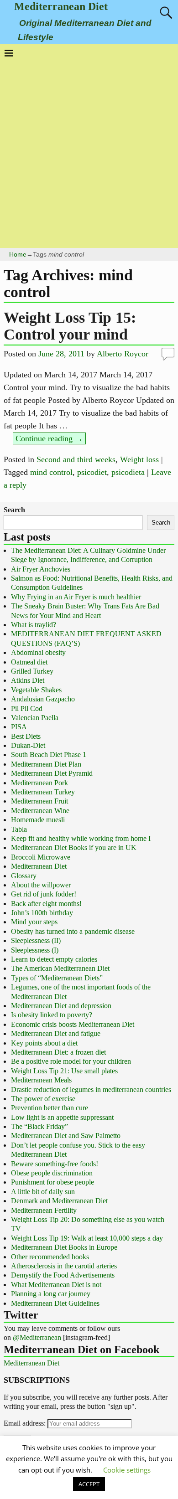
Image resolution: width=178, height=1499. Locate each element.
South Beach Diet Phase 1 (48, 754)
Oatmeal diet (29, 662)
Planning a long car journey (50, 1294)
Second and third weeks (76, 459)
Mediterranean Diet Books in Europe (64, 1247)
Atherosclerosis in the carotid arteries (64, 1266)
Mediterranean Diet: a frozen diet (58, 1052)
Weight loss (139, 459)
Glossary (24, 876)
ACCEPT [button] (89, 1484)
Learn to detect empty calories (54, 959)
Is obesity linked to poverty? (51, 1015)
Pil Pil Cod (26, 708)
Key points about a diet (44, 1043)
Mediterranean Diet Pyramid (52, 773)
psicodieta (128, 472)
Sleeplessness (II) (36, 940)
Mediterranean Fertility (44, 1210)
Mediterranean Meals (41, 1080)
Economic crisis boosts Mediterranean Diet (72, 1024)
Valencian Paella (34, 717)
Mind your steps (34, 922)
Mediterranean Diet (61, 6)
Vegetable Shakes (36, 690)
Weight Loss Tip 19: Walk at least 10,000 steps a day (87, 1238)
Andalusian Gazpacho (43, 699)
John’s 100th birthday (42, 913)
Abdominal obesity (38, 652)
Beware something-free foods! (54, 1164)
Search (14, 510)
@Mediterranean (37, 1337)
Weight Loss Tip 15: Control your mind (70, 326)
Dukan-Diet (28, 745)
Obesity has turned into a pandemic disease (73, 931)
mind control (51, 472)
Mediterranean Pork (39, 783)
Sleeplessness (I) (34, 950)
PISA (19, 727)
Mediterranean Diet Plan (46, 764)
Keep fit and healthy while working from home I (81, 838)
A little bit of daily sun (43, 1191)
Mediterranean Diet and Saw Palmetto (65, 1135)
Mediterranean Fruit (39, 801)
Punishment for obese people (52, 1182)
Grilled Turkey (32, 671)
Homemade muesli (38, 820)
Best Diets (26, 736)
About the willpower (41, 885)
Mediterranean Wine (40, 810)
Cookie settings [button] (127, 1469)
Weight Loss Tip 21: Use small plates (64, 1071)
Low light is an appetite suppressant (62, 1117)
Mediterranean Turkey (43, 792)
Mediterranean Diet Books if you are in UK (73, 847)
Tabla (19, 829)
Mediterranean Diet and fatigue (55, 1033)
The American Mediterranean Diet (60, 968)
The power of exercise (43, 1098)
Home (17, 254)
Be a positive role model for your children (71, 1061)
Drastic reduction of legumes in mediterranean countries (91, 1089)
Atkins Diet (27, 680)
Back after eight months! (46, 903)
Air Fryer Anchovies (40, 569)
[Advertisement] (89, 151)
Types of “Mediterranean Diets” (57, 978)
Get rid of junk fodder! (43, 894)
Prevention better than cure (49, 1108)
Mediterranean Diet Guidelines (55, 1303)
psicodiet (92, 472)
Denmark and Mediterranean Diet (59, 1201)
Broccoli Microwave (40, 857)
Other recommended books (50, 1257)
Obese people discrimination (52, 1173)
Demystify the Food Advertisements (63, 1275)
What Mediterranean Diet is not (56, 1284)
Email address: (25, 1423)
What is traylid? (33, 624)
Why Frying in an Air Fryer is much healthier (76, 597)
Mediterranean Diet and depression (61, 1006)
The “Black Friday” (39, 1126)
